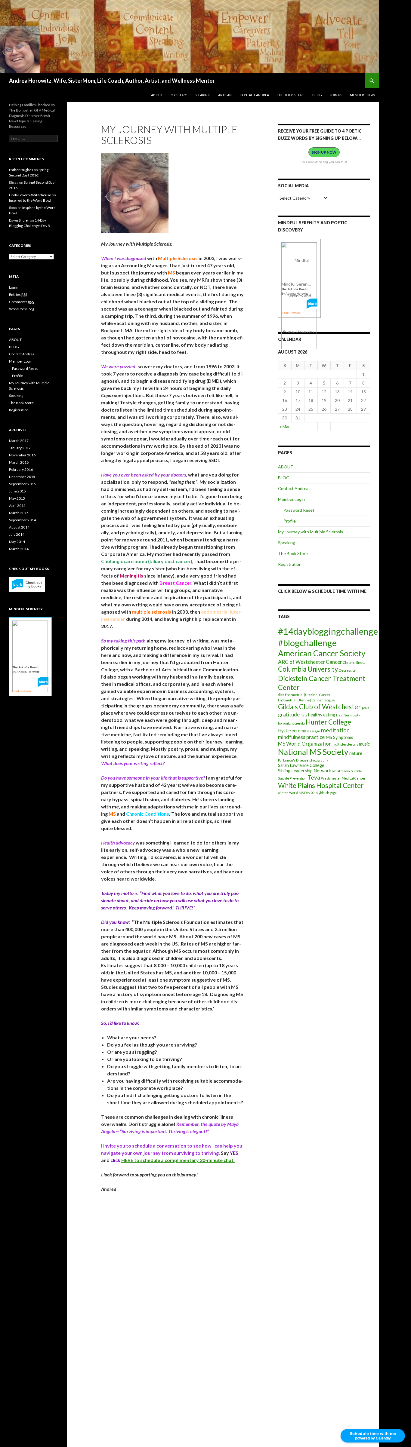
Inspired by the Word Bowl (30, 200)
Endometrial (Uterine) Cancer (307, 695)
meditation (335, 730)
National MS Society (313, 752)
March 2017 (19, 440)
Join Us (336, 95)
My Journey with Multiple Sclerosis (310, 531)
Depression (347, 670)
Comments (21, 301)
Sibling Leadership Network (304, 770)
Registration (289, 564)
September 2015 (22, 484)
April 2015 (17, 505)
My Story (179, 95)
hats (304, 715)
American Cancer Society (322, 653)
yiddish (324, 793)
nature (355, 753)
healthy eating (321, 714)
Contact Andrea (254, 95)
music (364, 743)
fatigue (329, 700)
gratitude (289, 714)
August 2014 (19, 527)
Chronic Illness (354, 662)
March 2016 (19, 462)
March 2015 (19, 512)
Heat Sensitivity (348, 715)
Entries (18, 294)
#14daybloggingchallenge (328, 631)
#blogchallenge (307, 642)
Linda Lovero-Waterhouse (30, 195)
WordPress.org (21, 309)
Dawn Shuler (19, 220)
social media (341, 771)
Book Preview (290, 312)
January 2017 (20, 448)
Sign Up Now (324, 152)
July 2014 (16, 534)
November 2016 (22, 455)
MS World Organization (305, 743)
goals (365, 708)
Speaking (202, 95)
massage (313, 731)
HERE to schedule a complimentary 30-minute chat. (178, 1160)
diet (281, 695)
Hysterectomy (292, 730)
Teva (313, 777)
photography (318, 760)
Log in (13, 287)
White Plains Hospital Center (320, 785)
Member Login (362, 95)
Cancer (334, 662)
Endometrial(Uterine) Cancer (300, 700)
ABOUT (157, 95)
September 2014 (22, 520)
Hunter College (328, 722)
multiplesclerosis (345, 744)
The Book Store (290, 95)
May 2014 (17, 541)
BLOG (317, 95)
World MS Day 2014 (303, 793)
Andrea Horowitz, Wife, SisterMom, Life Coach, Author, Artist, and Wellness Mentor (112, 80)
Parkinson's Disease (293, 760)
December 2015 (22, 476)
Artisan (225, 95)
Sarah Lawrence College (301, 765)
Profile (289, 520)
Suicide (356, 771)
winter (283, 793)
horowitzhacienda (291, 723)
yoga (333, 793)
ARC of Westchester (301, 662)
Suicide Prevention (292, 778)
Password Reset (298, 510)
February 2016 (21, 469)
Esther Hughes (21, 169)
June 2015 (17, 491)
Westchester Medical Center (343, 778)
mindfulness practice (301, 737)
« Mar (285, 426)
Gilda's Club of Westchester (319, 707)
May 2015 (17, 498)
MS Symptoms (339, 737)
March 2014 (19, 549)
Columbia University (308, 669)
